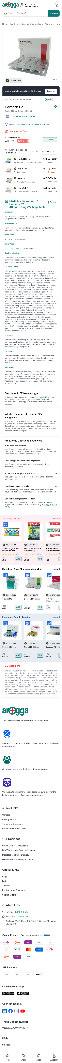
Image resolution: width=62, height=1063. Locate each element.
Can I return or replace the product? (20, 499)
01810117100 (23, 916)
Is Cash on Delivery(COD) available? (20, 473)
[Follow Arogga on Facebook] (10, 1011)
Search (54, 13)
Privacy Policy (9, 819)
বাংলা (54, 202)
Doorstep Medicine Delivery (15, 855)
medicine (45, 399)
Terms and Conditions (12, 824)
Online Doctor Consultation (15, 845)
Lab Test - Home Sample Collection (19, 850)
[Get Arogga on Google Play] (8, 993)
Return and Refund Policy (14, 828)
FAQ (4, 881)
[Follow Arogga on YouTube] (22, 1011)
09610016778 (21, 912)
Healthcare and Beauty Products (17, 859)
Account (6, 885)
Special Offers (9, 895)
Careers (6, 815)
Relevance (46, 151)
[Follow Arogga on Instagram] (16, 1011)
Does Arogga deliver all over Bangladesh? (23, 461)
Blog (4, 876)
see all (56, 518)
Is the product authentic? (15, 446)
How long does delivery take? (17, 486)
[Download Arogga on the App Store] (23, 993)
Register (51, 91)
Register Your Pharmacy (13, 890)
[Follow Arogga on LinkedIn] (4, 1011)
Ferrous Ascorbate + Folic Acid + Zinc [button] (33, 124)
